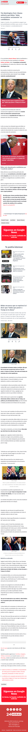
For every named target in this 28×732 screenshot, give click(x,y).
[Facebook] (12, 49)
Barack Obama (20, 220)
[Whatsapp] (8, 49)
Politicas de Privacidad (14, 726)
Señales (20, 2)
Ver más (4, 105)
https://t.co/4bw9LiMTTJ (9, 205)
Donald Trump (4, 220)
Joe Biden (12, 220)
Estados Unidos (5, 223)
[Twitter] (15, 49)
